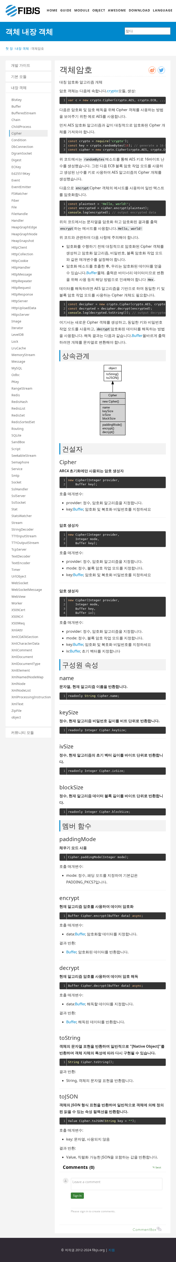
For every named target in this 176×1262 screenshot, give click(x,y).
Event (15, 180)
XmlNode (18, 683)
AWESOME (117, 10)
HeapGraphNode (24, 234)
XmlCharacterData (25, 643)
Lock (14, 341)
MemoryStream (23, 355)
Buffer (16, 106)
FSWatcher (19, 193)
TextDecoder (20, 556)
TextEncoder (20, 563)
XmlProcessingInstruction (29, 697)
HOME (52, 10)
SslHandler (19, 489)
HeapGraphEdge (24, 227)
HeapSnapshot (22, 241)
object (16, 717)
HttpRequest (21, 287)
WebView (18, 596)
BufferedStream (23, 113)
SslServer (18, 496)
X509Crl (17, 616)
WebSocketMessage (26, 589)
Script (15, 449)
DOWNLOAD (139, 10)
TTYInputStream (23, 536)
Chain (15, 120)
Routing (17, 428)
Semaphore (20, 462)
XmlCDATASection (24, 637)
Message (18, 361)
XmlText (17, 704)
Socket (16, 482)
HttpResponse (22, 294)
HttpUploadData (23, 308)
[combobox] (147, 31)
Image (16, 321)
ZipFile (16, 710)
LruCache (18, 348)
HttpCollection (22, 254)
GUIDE (66, 10)
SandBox (18, 442)
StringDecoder (22, 529)
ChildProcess (21, 126)
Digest (16, 160)
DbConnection (22, 146)
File (14, 207)
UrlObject (18, 576)
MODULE (82, 10)
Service (16, 469)
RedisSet (18, 415)
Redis (15, 395)
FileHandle (19, 214)
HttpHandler (20, 267)
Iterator (17, 328)
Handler (17, 220)
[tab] (28, 65)
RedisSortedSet (23, 422)
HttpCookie (19, 261)
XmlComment (21, 650)
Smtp (15, 475)
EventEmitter (21, 187)
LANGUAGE (163, 10)
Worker (16, 603)
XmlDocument (22, 657)
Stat (14, 509)
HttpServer (19, 301)
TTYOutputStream (25, 542)
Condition (18, 140)
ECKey (16, 167)
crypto (112, 90)
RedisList (18, 408)
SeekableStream (23, 455)
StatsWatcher (21, 516)
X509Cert (18, 610)
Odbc (15, 375)
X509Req (18, 623)
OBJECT (98, 10)
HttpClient (19, 247)
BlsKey (16, 100)
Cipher (16, 133)
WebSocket (19, 583)
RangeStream (21, 388)
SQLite (16, 435)
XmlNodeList (21, 690)
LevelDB (17, 334)
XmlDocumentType (25, 663)
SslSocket (18, 502)
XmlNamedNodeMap (27, 677)
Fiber (15, 200)
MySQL (16, 368)
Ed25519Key (20, 173)
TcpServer (19, 549)
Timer (15, 569)
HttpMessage (21, 274)
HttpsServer (20, 314)
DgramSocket (21, 153)
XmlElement (20, 670)
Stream (16, 522)
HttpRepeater (21, 281)
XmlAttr (17, 630)
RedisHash (19, 402)
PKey (15, 381)
